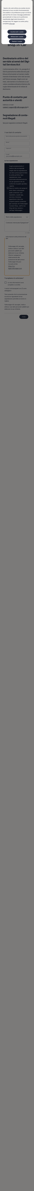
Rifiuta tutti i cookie (17, 37)
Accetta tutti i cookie (17, 32)
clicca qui (12, 23)
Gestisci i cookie (17, 41)
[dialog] (17, 595)
